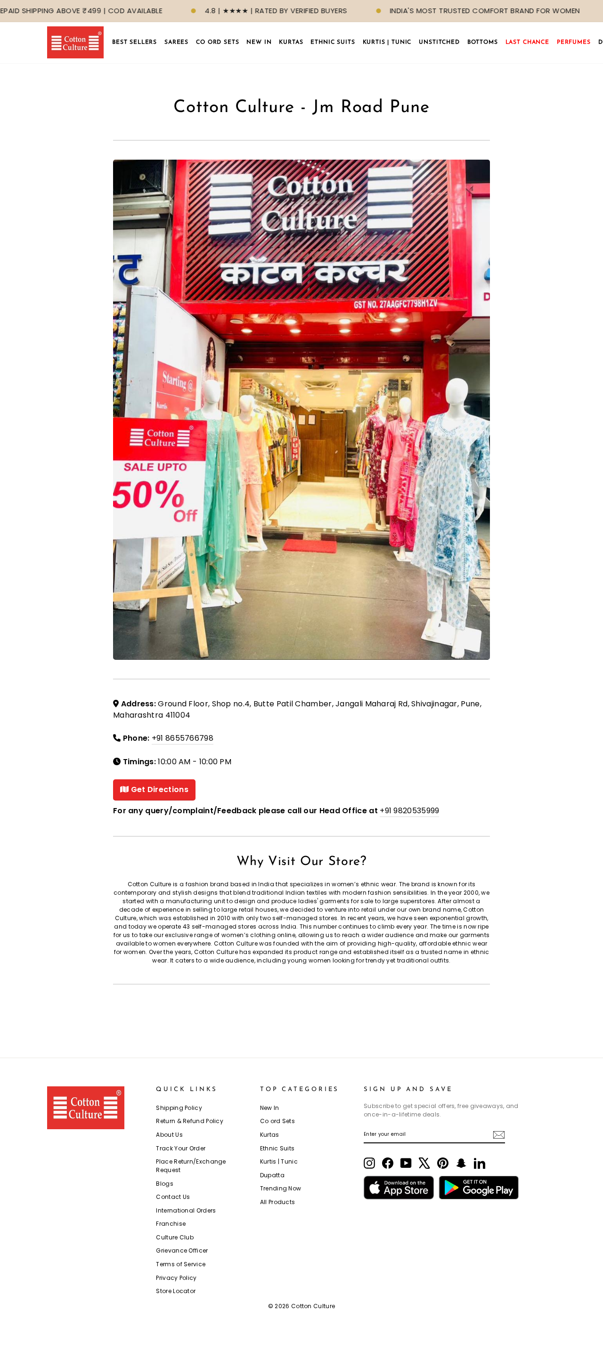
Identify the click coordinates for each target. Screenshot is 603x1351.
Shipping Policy (179, 1108)
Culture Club (175, 1237)
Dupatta (272, 1175)
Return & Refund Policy (189, 1121)
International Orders (186, 1210)
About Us (169, 1135)
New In (269, 1108)
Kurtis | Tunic (279, 1161)
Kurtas (269, 1135)
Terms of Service (180, 1264)
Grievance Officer (182, 1250)
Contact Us (173, 1197)
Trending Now (281, 1188)
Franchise (171, 1224)
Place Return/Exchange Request (191, 1165)
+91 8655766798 (182, 738)
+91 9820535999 (409, 810)
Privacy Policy (176, 1278)
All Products (277, 1202)
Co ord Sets (277, 1121)
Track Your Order (180, 1148)
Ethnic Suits (277, 1148)
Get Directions (158, 789)
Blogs (164, 1184)
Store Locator (176, 1291)
